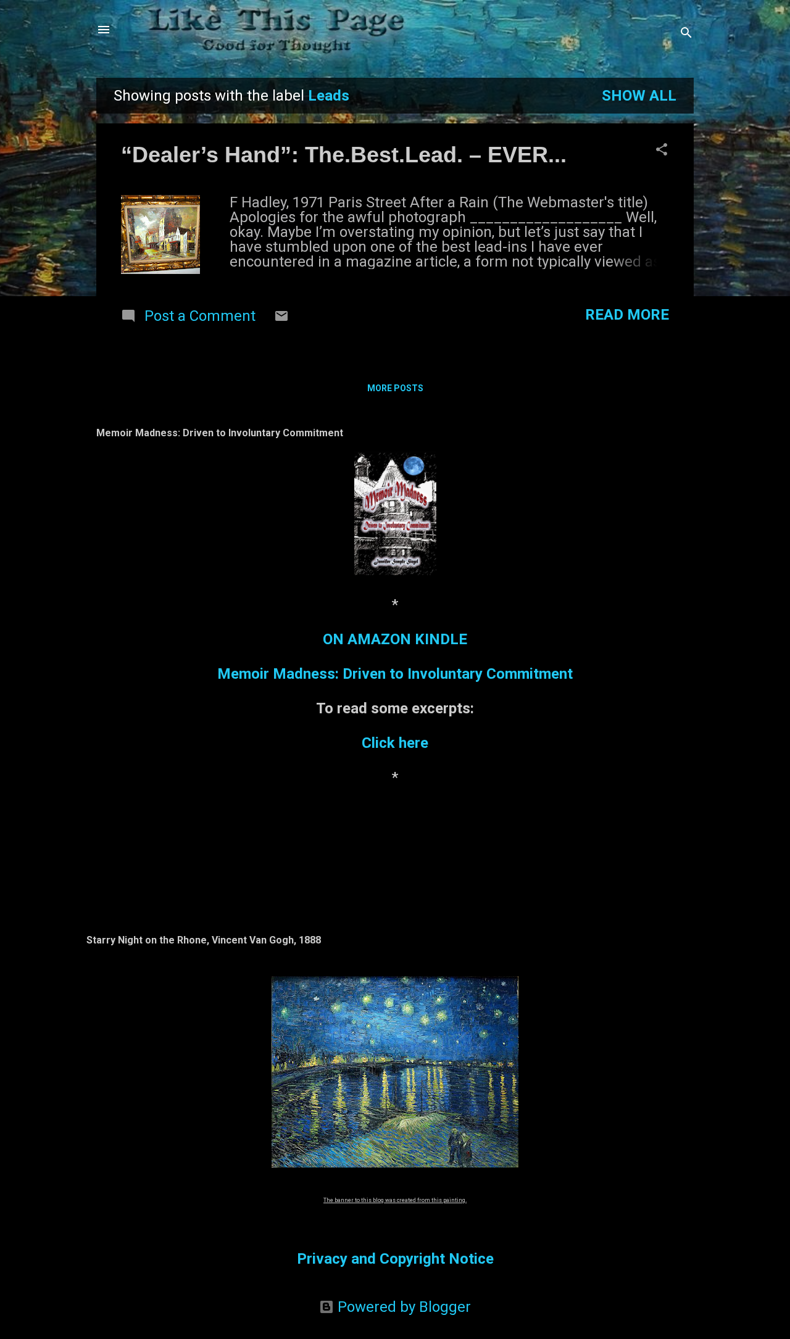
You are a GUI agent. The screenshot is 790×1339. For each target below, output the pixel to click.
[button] (661, 150)
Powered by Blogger (402, 1307)
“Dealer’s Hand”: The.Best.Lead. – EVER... (344, 154)
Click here (395, 743)
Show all (639, 95)
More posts (395, 388)
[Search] (686, 33)
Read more (627, 314)
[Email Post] (281, 318)
